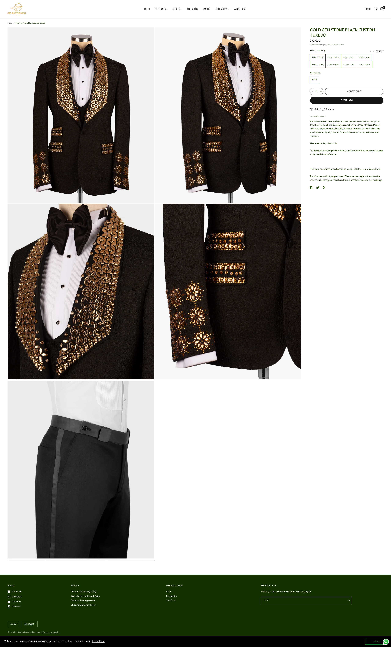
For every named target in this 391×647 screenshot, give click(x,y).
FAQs (168, 592)
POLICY (75, 586)
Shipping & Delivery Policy (83, 605)
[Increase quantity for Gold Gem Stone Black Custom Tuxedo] (321, 91)
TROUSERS (192, 9)
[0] (381, 9)
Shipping (323, 44)
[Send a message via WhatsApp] (385, 641)
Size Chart (171, 600)
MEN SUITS (160, 9)
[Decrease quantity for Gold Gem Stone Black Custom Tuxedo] (312, 91)
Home (10, 23)
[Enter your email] (349, 600)
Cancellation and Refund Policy (85, 596)
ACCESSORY (221, 9)
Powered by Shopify (51, 632)
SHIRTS (176, 9)
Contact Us (171, 596)
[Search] (376, 9)
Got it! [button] (376, 641)
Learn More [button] (98, 641)
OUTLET (207, 9)
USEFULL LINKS (175, 586)
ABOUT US (239, 9)
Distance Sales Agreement (83, 600)
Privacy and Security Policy (83, 592)
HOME (147, 9)
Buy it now (347, 100)
